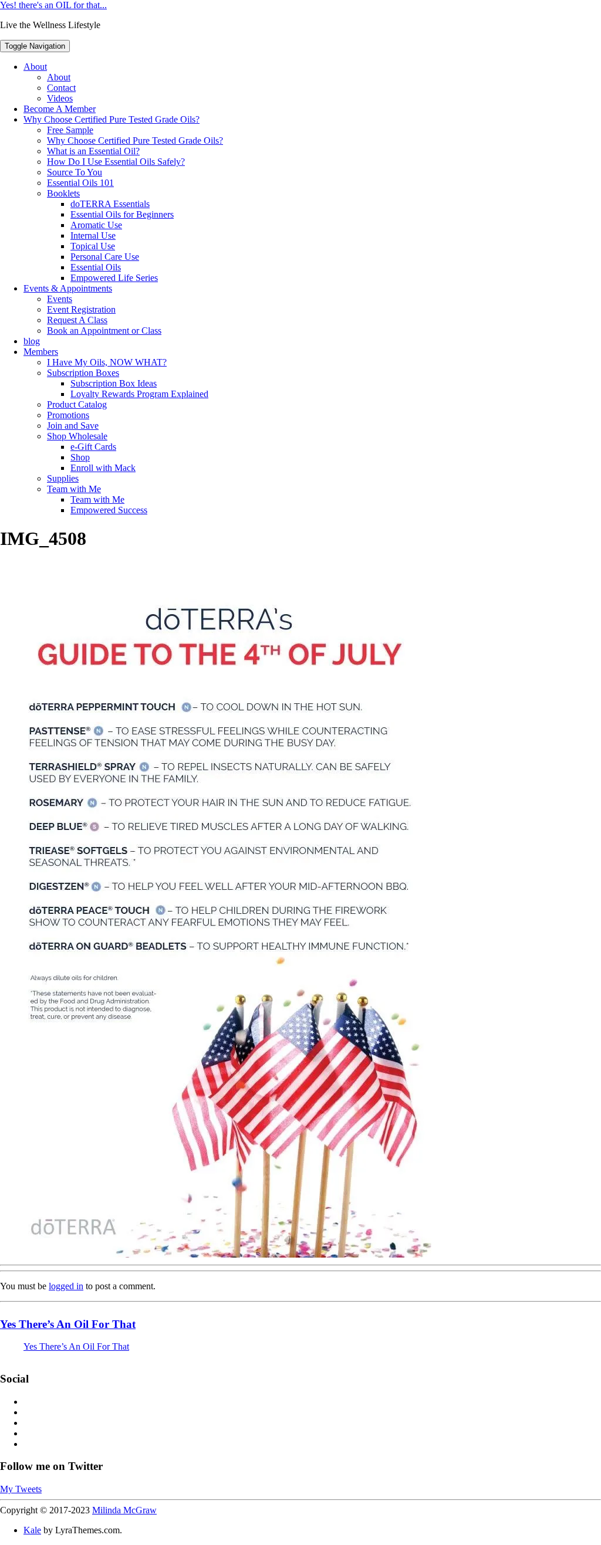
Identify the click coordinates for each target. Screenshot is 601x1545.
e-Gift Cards (93, 447)
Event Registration (81, 309)
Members (40, 352)
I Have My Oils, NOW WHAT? (107, 362)
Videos (60, 98)
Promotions (68, 415)
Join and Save (73, 426)
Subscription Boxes (83, 373)
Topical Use (92, 246)
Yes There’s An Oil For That (68, 1324)
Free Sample (70, 130)
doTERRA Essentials (110, 204)
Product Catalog (77, 404)
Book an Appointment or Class (104, 331)
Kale (32, 1530)
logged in (66, 1286)
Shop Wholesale (77, 436)
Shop (80, 457)
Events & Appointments (67, 288)
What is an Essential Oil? (93, 151)
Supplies (63, 478)
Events (59, 299)
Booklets (63, 193)
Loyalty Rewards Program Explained (139, 394)
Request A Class (77, 320)
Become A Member (59, 109)
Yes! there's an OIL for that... (53, 5)
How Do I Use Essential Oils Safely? (116, 162)
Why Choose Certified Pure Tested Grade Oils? (111, 119)
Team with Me (74, 489)
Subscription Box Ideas (113, 383)
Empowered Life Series (114, 278)
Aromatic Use (96, 225)
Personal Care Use (104, 257)
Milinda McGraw (124, 1510)
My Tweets (21, 1489)
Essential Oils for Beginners (122, 214)
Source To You (74, 172)
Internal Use (93, 235)
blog (31, 341)
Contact (61, 88)
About (35, 67)
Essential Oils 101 (80, 183)
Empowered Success (108, 510)
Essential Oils (95, 267)
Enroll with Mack (103, 468)
